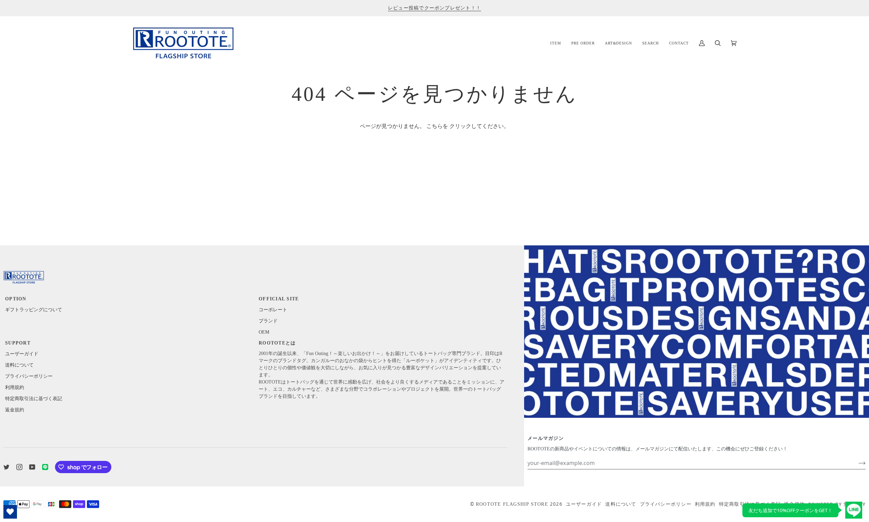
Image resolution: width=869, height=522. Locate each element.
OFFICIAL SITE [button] (279, 298)
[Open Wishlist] (10, 512)
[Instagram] (19, 467)
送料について (19, 365)
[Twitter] (6, 467)
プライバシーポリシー (29, 376)
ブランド (268, 320)
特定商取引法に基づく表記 (33, 398)
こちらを (437, 126)
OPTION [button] (15, 298)
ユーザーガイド (21, 353)
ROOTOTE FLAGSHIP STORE (512, 504)
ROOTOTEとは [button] (277, 343)
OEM (264, 332)
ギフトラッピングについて (33, 309)
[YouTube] (32, 467)
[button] (555, 43)
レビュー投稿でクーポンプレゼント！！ (434, 8)
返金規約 (14, 409)
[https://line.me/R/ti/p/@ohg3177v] (45, 467)
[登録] (857, 463)
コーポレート (273, 309)
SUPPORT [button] (18, 343)
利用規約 (14, 387)
